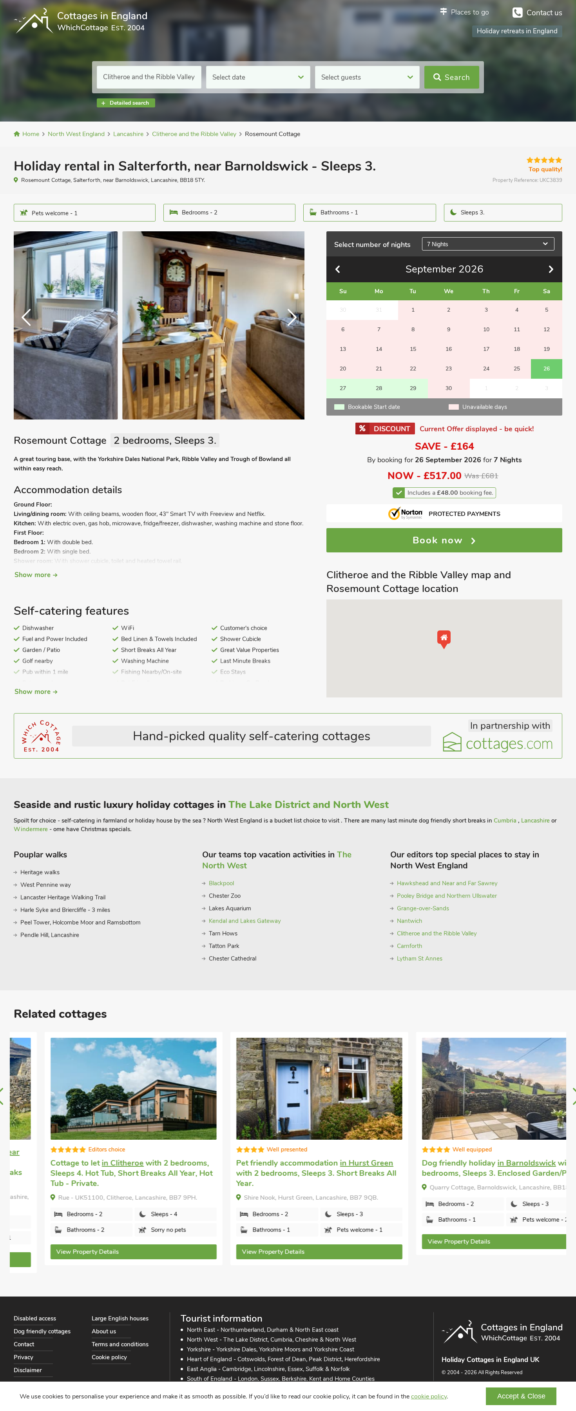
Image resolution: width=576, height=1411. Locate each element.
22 (413, 368)
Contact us (544, 13)
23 (449, 368)
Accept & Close (521, 1396)
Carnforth (409, 946)
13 (343, 349)
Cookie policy (109, 1357)
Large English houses (120, 1318)
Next (288, 325)
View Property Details (56, 1252)
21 (379, 368)
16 (449, 349)
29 (413, 388)
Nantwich (409, 921)
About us (104, 1331)
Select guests (341, 77)
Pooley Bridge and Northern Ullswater (447, 896)
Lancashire (536, 820)
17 (486, 349)
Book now (440, 540)
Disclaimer (28, 1370)
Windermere (31, 829)
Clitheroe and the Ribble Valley (437, 933)
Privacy (23, 1357)
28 (379, 388)
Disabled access (35, 1318)
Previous (29, 325)
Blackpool (221, 883)
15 (413, 349)
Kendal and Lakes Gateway (245, 921)
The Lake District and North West (308, 805)
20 (343, 368)
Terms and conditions (120, 1344)
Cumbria (506, 820)
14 (379, 349)
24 (486, 368)
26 (546, 368)
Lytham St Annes (419, 958)
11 (517, 329)
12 (546, 329)
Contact (24, 1344)
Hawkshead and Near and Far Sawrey (447, 883)
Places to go (470, 12)
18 (517, 349)
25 (517, 368)
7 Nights (437, 244)
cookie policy (429, 1396)
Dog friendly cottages (42, 1331)
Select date (228, 77)
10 (486, 329)
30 (449, 388)
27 (343, 388)
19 (546, 349)
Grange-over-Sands (423, 908)
